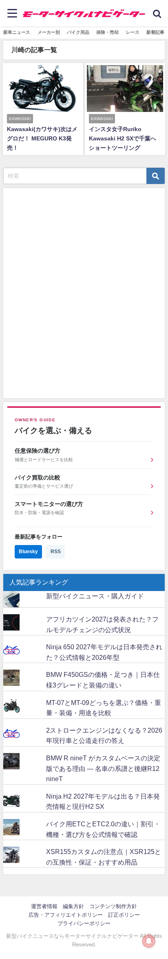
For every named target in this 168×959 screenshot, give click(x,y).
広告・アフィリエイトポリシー (66, 914)
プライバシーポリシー (84, 923)
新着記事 (155, 32)
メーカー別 (49, 32)
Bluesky (28, 551)
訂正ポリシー (124, 914)
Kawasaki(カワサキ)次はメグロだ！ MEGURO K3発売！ (42, 138)
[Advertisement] (76, 295)
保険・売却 (107, 32)
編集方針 (73, 906)
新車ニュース (16, 32)
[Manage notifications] (148, 941)
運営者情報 (44, 906)
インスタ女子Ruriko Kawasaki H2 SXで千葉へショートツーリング (122, 138)
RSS (56, 551)
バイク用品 (78, 32)
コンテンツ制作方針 (113, 906)
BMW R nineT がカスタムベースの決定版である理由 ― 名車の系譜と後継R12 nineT (103, 768)
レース (132, 32)
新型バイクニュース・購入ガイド (95, 596)
